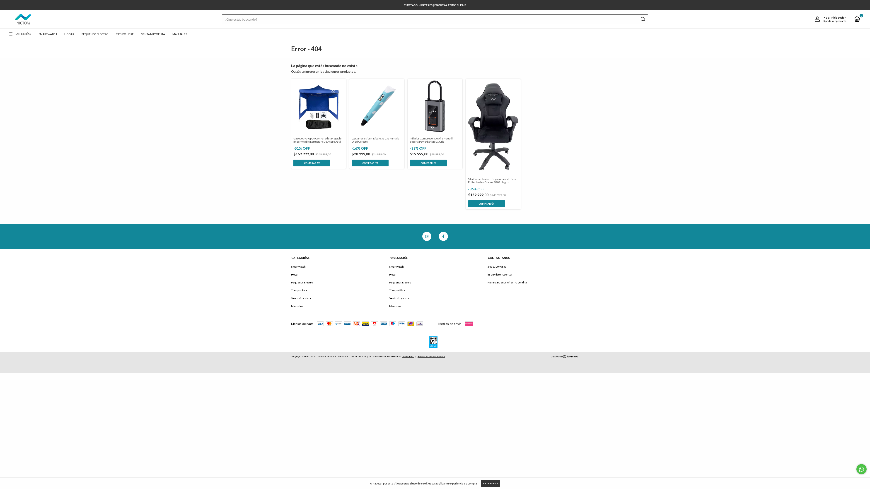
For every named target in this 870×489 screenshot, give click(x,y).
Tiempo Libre (125, 34)
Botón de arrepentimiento (431, 356)
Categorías (22, 34)
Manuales (179, 34)
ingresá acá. (408, 356)
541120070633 (497, 266)
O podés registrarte (834, 21)
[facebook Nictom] (443, 236)
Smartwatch (48, 34)
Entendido (490, 483)
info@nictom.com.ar (500, 274)
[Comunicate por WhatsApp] (861, 469)
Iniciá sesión (838, 17)
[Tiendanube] (565, 357)
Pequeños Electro (95, 34)
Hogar (69, 34)
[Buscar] (642, 19)
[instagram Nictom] (426, 236)
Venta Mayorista (153, 34)
